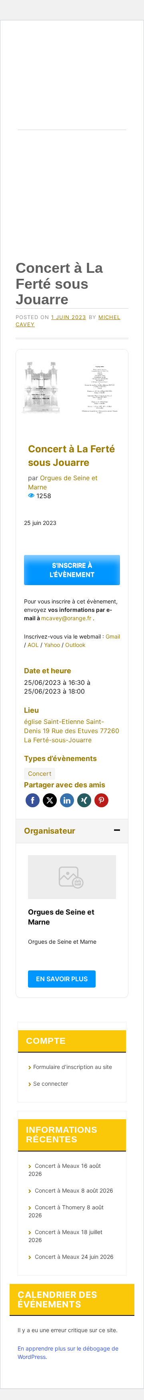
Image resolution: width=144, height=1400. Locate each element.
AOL (34, 644)
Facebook (33, 800)
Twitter (50, 800)
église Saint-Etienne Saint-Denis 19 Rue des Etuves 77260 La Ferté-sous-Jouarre (71, 730)
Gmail (113, 636)
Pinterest (101, 800)
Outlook (75, 644)
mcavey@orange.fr (67, 618)
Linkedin (67, 800)
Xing (84, 800)
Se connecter (50, 1083)
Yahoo (53, 644)
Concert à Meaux (57, 1165)
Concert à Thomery (60, 1207)
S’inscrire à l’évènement (72, 569)
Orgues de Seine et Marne (72, 88)
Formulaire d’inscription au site (72, 1066)
